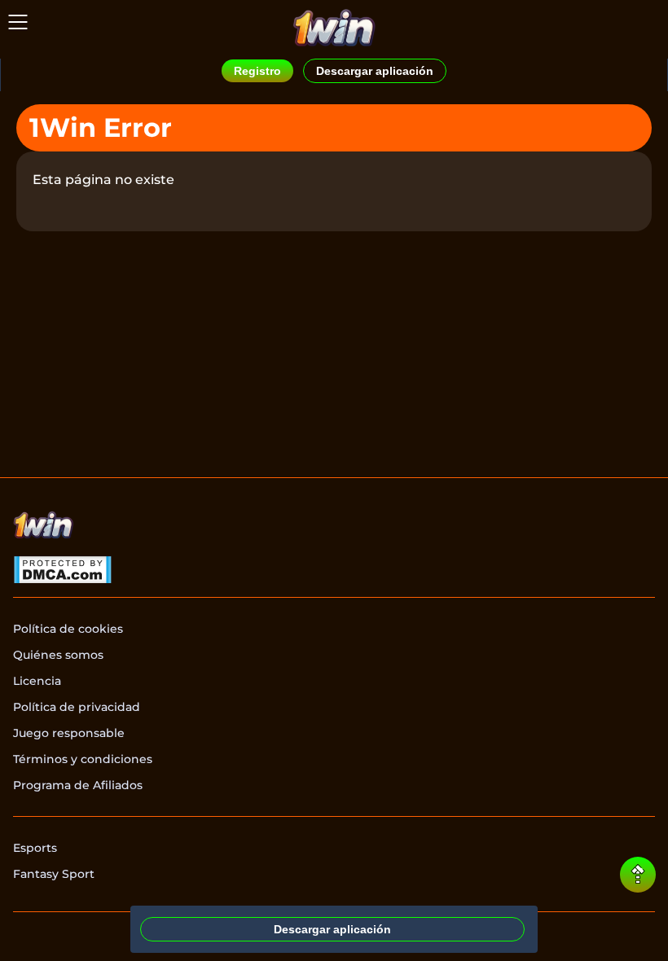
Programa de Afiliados (78, 785)
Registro (257, 70)
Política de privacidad (76, 707)
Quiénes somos (58, 654)
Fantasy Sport (53, 874)
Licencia (37, 681)
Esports (35, 847)
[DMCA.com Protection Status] (62, 571)
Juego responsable (69, 733)
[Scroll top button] (638, 875)
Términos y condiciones (82, 759)
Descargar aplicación (374, 70)
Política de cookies (68, 628)
